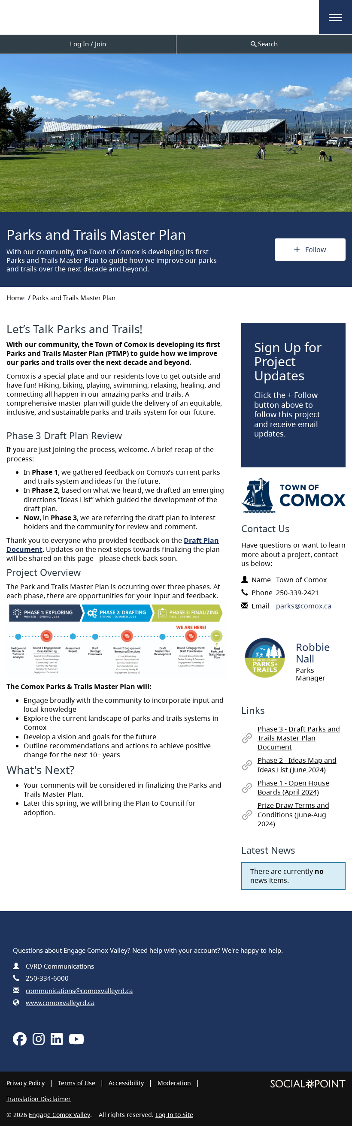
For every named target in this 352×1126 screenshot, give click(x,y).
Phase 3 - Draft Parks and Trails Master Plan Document (299, 738)
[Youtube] (76, 1041)
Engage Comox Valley (59, 1115)
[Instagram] (38, 1041)
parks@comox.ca (303, 606)
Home (15, 297)
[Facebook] (20, 1041)
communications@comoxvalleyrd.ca (79, 990)
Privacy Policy (25, 1083)
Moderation (174, 1083)
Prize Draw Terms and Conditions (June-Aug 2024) (293, 814)
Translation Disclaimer (38, 1099)
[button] (335, 17)
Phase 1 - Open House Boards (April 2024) (293, 787)
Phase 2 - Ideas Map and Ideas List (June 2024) (297, 765)
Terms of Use (76, 1083)
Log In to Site (174, 1115)
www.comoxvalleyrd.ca (60, 1002)
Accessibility (126, 1083)
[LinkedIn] (57, 1041)
